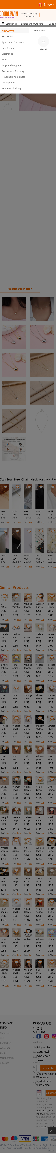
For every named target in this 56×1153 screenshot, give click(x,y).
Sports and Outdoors (32, 23)
